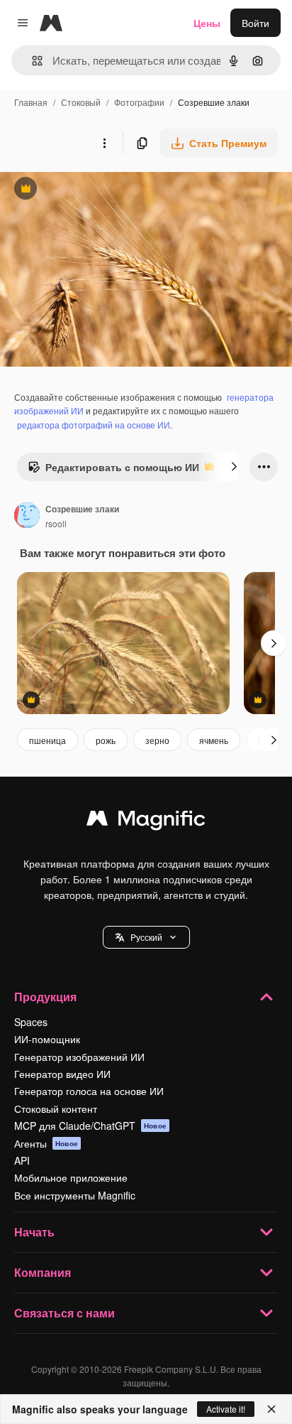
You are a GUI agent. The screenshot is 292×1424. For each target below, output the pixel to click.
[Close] (271, 1409)
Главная (30, 102)
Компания (42, 1272)
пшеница (47, 740)
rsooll (56, 523)
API (22, 1160)
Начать (34, 1232)
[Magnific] (146, 821)
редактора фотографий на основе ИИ (93, 425)
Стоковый (81, 102)
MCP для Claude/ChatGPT (90, 1125)
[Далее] (234, 467)
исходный (95, 190)
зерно (157, 740)
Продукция (45, 996)
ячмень (213, 740)
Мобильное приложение (71, 1177)
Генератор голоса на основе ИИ (89, 1091)
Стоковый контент (55, 1108)
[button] (146, 937)
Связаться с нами (64, 1313)
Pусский (146, 937)
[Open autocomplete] (31, 60)
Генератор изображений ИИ (79, 1057)
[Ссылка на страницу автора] (27, 516)
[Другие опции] (104, 143)
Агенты (46, 1143)
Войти (255, 23)
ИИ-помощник (47, 1039)
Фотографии (139, 102)
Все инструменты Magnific (74, 1195)
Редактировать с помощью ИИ (113, 470)
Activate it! (225, 1409)
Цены (206, 23)
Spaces (30, 1022)
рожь (106, 740)
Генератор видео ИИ (62, 1074)
